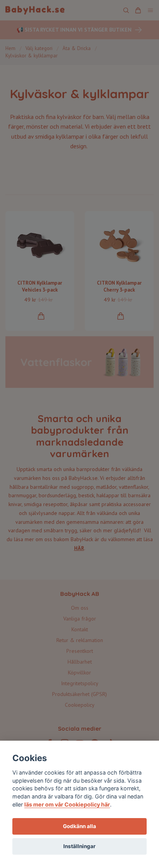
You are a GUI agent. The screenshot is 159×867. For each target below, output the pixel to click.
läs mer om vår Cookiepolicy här (67, 804)
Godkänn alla (79, 826)
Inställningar (79, 846)
